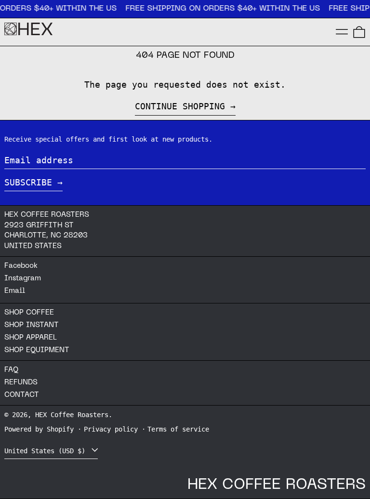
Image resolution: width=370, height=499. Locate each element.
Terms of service (178, 429)
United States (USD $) (46, 451)
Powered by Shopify (39, 429)
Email (14, 291)
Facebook (21, 266)
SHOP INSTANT (31, 325)
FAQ (11, 370)
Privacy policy (111, 429)
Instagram (22, 278)
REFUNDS (21, 382)
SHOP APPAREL (30, 337)
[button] (359, 32)
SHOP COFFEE (29, 312)
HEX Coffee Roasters (71, 415)
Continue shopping (180, 106)
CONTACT (21, 395)
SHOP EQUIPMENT (36, 350)
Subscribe (28, 182)
